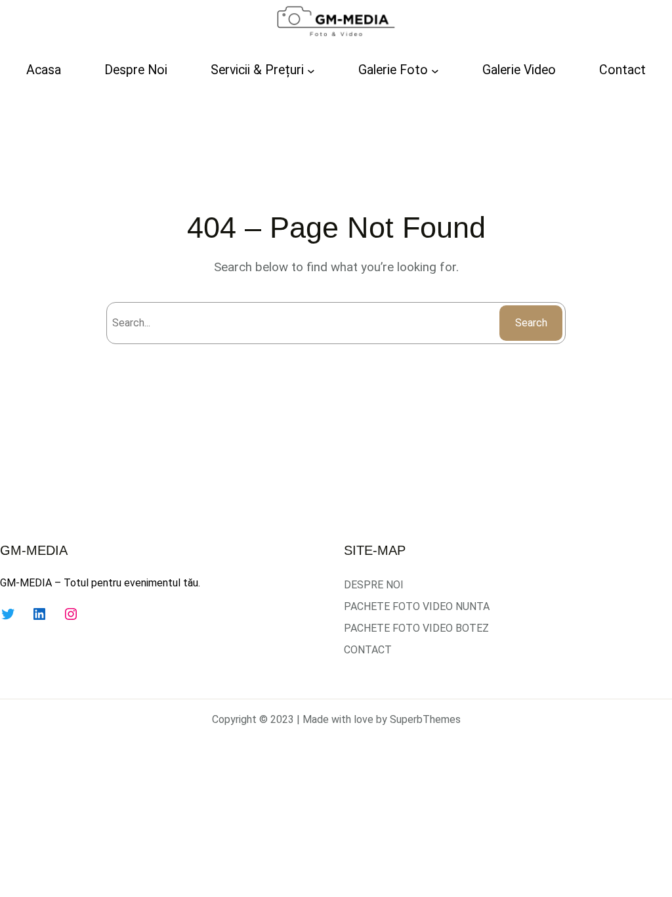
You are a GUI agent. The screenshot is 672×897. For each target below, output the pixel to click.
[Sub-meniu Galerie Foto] (435, 70)
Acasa (43, 69)
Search (531, 323)
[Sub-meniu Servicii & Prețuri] (311, 70)
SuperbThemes (425, 719)
